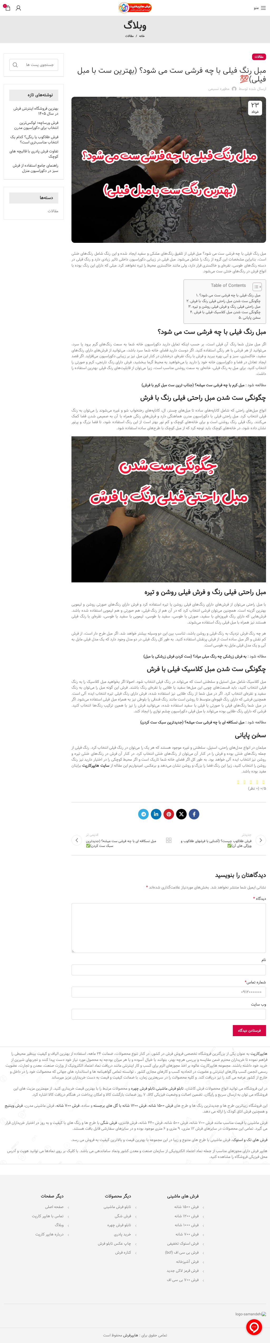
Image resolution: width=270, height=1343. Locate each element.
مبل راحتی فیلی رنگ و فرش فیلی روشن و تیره (226, 307)
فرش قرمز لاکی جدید (183, 1271)
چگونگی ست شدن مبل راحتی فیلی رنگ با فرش (225, 301)
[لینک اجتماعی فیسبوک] (194, 814)
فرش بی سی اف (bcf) (182, 1252)
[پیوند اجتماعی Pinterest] (168, 814)
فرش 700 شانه (67, 1106)
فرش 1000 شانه (187, 1225)
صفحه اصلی (54, 1207)
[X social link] (181, 814)
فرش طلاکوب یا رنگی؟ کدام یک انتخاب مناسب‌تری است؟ (34, 140)
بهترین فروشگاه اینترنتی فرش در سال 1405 (35, 111)
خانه (142, 36)
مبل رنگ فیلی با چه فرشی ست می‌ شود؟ (230, 295)
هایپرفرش (130, 1335)
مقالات (129, 35)
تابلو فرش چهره (143, 1088)
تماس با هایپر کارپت (48, 1216)
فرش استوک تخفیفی (183, 1243)
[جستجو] (15, 65)
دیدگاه (259, 899)
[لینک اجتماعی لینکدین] (156, 814)
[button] (255, 287)
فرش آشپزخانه (187, 1262)
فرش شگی (108, 1123)
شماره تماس (255, 982)
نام (264, 960)
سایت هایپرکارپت (95, 765)
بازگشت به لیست (169, 840)
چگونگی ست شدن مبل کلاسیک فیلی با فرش (227, 312)
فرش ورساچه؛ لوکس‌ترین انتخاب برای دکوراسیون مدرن (36, 125)
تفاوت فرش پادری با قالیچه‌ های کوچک (33, 154)
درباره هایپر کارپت (49, 1234)
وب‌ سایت (258, 1004)
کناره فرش (122, 1252)
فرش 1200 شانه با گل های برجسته (119, 1106)
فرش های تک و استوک (250, 1140)
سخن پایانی (252, 318)
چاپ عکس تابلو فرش (114, 1243)
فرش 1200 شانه (187, 1216)
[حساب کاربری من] (18, 8)
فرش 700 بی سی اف (183, 1280)
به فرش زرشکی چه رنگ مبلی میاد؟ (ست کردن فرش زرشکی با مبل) (195, 656)
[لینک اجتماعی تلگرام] (143, 814)
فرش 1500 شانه (161, 1106)
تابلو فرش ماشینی (170, 1088)
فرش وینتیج (14, 1106)
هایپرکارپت (258, 1054)
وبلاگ (59, 1225)
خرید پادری (122, 1234)
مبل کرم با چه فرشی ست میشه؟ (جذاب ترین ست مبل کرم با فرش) (193, 385)
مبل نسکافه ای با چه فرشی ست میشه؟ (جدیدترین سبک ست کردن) (192, 722)
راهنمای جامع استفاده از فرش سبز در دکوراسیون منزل (35, 168)
